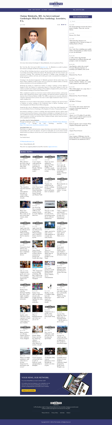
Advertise (62, 412)
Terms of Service (45, 412)
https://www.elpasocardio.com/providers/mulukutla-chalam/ (34, 125)
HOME (29, 9)
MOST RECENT (36, 9)
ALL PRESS (44, 9)
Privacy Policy (55, 412)
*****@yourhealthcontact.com (27, 141)
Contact (68, 412)
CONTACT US (51, 9)
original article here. (52, 146)
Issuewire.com (44, 67)
